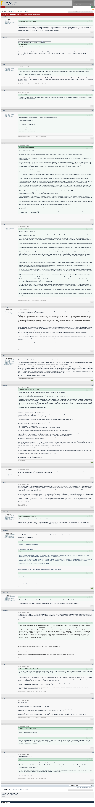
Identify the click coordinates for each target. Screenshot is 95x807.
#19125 (92, 110)
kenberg (5, 307)
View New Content (88, 9)
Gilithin (5, 16)
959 (23, 11)
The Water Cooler (19, 9)
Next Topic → (91, 787)
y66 (4, 64)
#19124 (92, 90)
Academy (87, 631)
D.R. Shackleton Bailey (50, 631)
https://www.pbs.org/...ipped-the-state (25, 537)
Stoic (28, 629)
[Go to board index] (9, 3)
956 (16, 11)
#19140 (92, 752)
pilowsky (5, 37)
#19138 (92, 698)
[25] (85, 634)
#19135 (92, 592)
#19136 (92, 610)
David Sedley (58, 625)
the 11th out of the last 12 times (72, 156)
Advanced (94, 7)
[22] (79, 626)
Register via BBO (78, 4)
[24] (89, 631)
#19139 (92, 724)
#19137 (92, 664)
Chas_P (5, 511)
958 (21, 11)
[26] (40, 637)
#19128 (92, 307)
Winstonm (6, 355)
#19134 (92, 530)
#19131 (92, 467)
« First (9, 11)
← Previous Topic (78, 787)
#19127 (92, 224)
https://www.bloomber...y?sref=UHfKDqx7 (27, 150)
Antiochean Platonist (64, 629)
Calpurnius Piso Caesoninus (79, 634)
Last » (28, 11)
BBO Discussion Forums (5, 9)
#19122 (92, 37)
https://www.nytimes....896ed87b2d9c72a (27, 231)
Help (92, 4)
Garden (80, 635)
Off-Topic (13, 9)
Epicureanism (56, 635)
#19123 (92, 64)
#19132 (92, 482)
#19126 (92, 143)
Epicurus (65, 632)
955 (14, 11)
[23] (69, 631)
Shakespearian (42, 627)
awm (4, 482)
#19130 (92, 385)
